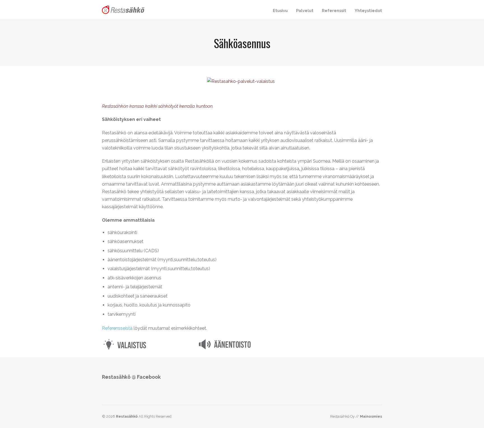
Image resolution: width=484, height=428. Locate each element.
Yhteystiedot (368, 10)
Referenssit (334, 10)
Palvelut (304, 10)
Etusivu (280, 10)
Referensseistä (117, 328)
